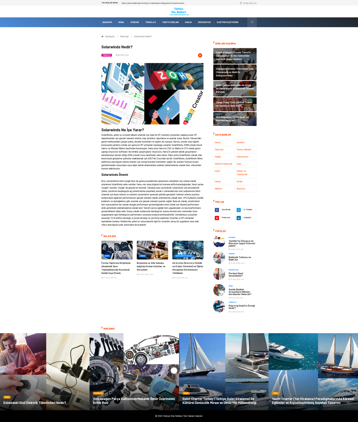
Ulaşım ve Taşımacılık (242, 173)
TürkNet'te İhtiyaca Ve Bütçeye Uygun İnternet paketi (242, 243)
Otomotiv (98, 393)
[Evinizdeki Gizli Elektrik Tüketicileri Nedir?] (45, 371)
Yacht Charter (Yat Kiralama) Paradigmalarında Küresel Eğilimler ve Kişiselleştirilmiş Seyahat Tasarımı (313, 401)
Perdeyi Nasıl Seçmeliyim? (236, 274)
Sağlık (188, 22)
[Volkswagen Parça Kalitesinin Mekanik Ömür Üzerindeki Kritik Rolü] (134, 371)
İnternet (232, 237)
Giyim (107, 256)
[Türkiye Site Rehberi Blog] (179, 11)
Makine (218, 188)
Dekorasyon (204, 22)
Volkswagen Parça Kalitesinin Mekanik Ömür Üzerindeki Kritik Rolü (134, 401)
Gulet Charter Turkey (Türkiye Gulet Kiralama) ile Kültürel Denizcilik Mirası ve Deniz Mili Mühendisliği (219, 401)
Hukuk (142, 256)
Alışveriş (241, 188)
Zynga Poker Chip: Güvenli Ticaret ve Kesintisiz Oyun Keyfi (145, 3)
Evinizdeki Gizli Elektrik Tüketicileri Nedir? (34, 403)
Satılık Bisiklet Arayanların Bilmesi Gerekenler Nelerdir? (240, 292)
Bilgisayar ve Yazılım (184, 256)
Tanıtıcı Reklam (170, 22)
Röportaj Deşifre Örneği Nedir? (242, 306)
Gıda (239, 164)
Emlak (239, 181)
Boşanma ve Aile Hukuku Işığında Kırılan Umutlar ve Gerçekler (151, 266)
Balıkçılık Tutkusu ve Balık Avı (240, 258)
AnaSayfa (107, 22)
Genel (121, 22)
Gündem (134, 22)
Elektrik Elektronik (227, 22)
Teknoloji (150, 22)
